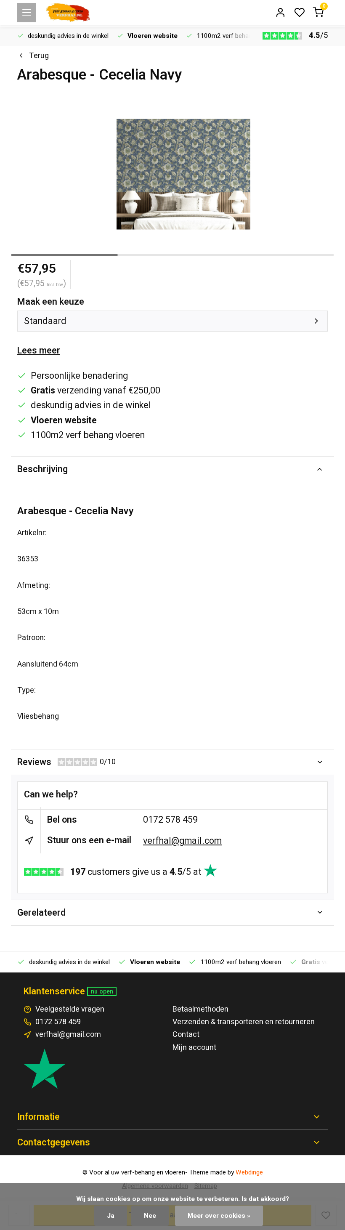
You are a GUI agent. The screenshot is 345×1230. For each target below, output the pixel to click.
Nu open (102, 991)
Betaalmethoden (200, 1009)
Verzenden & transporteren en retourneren (243, 1022)
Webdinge (249, 1172)
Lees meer (38, 350)
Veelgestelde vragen (69, 1009)
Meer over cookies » (219, 1215)
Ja (110, 1215)
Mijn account (194, 1047)
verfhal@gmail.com (182, 840)
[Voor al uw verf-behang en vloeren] (67, 12)
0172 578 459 (170, 819)
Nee (150, 1215)
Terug (39, 55)
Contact (185, 1034)
